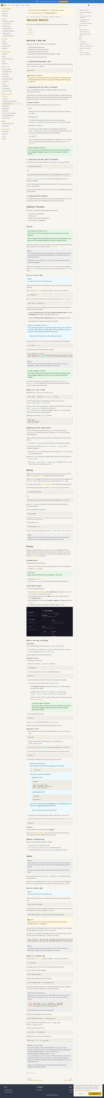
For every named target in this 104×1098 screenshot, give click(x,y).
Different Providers (83, 25)
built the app (38, 290)
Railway (31, 32)
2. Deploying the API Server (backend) (86, 16)
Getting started (8, 1090)
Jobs (51, 1047)
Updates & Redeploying (85, 48)
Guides (17, 5)
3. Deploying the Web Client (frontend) (84, 20)
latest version (50, 13)
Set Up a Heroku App (84, 52)
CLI (53, 246)
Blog (27, 5)
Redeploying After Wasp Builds (85, 34)
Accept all (95, 1093)
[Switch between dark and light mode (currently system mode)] (89, 5)
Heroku (31, 34)
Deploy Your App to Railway (86, 46)
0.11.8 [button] (22, 5)
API (13, 5)
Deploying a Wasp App (84, 10)
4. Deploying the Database (86, 23)
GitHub (40, 152)
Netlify (30, 30)
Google (34, 152)
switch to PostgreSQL (55, 79)
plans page (35, 556)
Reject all (81, 1093)
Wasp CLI (30, 235)
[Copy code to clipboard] (71, 70)
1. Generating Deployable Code (85, 13)
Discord (38, 1090)
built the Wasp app (46, 484)
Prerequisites (83, 41)
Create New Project (84, 44)
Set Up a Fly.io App (84, 29)
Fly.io (30, 27)
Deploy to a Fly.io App (84, 31)
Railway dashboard (40, 592)
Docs (9, 5)
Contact (71, 1092)
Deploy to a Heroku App (85, 54)
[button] (11, 44)
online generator (37, 699)
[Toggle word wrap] (69, 354)
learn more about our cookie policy (83, 1090)
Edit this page (31, 1073)
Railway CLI (38, 579)
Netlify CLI (40, 475)
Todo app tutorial (8, 1092)
